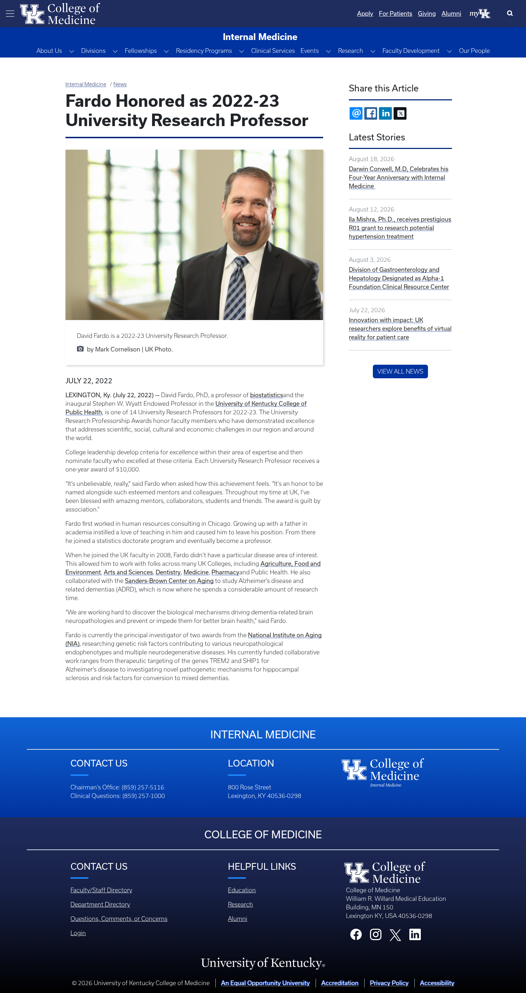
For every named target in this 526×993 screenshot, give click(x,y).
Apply (365, 13)
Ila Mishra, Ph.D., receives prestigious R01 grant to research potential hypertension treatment (400, 228)
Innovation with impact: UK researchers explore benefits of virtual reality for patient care (400, 328)
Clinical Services (273, 51)
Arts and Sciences (128, 572)
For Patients (395, 13)
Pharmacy (225, 572)
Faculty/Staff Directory (101, 890)
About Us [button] (49, 51)
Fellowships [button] (141, 51)
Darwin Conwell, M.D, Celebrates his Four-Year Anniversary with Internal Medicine (398, 177)
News (120, 84)
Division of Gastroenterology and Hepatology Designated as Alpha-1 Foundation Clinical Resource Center (399, 278)
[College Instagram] (375, 936)
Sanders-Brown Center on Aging (169, 581)
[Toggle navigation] (10, 13)
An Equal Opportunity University (265, 983)
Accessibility (437, 983)
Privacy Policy (389, 983)
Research (240, 904)
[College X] (395, 934)
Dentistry (168, 572)
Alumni (451, 13)
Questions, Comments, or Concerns (118, 918)
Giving (427, 13)
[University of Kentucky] (262, 963)
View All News (400, 371)
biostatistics (266, 395)
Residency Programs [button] (204, 51)
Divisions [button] (93, 51)
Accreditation (340, 983)
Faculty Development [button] (411, 51)
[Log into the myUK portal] (480, 13)
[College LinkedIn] (415, 936)
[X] (400, 113)
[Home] (60, 13)
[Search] (511, 14)
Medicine (196, 572)
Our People (474, 51)
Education (242, 890)
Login (78, 933)
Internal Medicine (85, 84)
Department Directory (100, 904)
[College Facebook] (356, 936)
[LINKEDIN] (385, 113)
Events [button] (310, 51)
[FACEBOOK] (370, 113)
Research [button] (350, 51)
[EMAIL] (356, 113)
